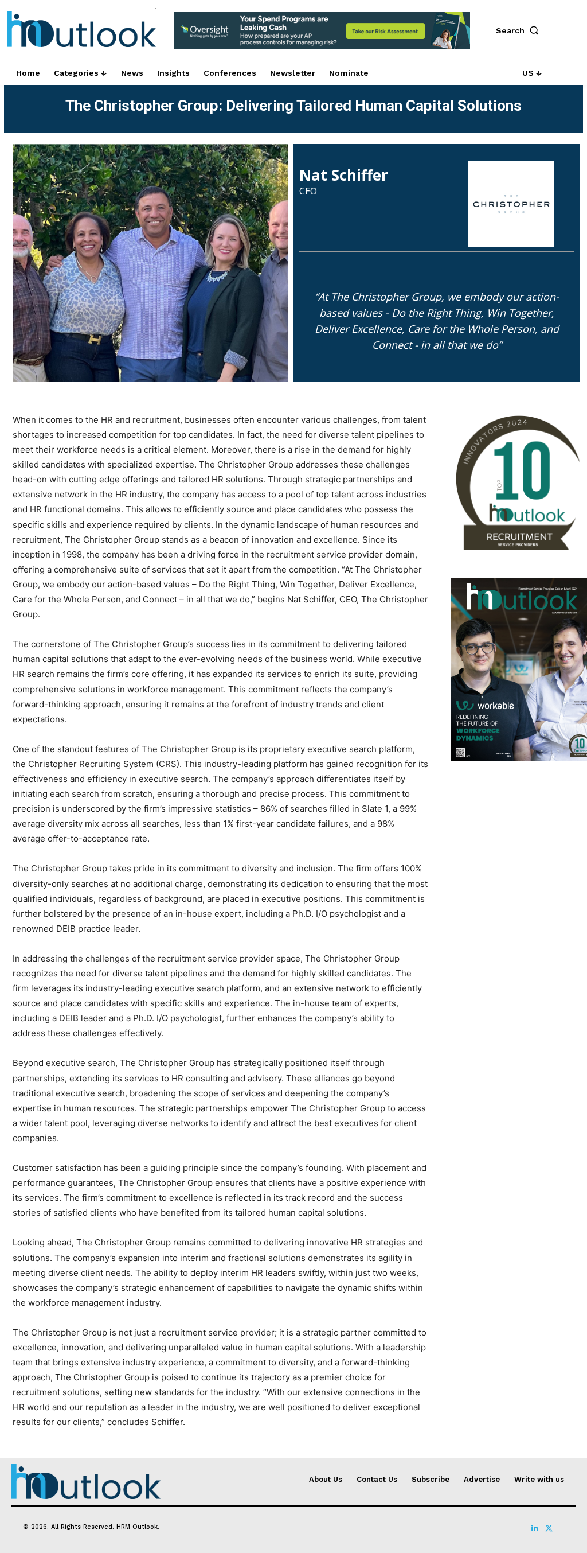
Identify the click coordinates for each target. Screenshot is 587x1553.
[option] (322, 36)
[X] (549, 1528)
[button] (520, 30)
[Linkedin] (535, 1528)
